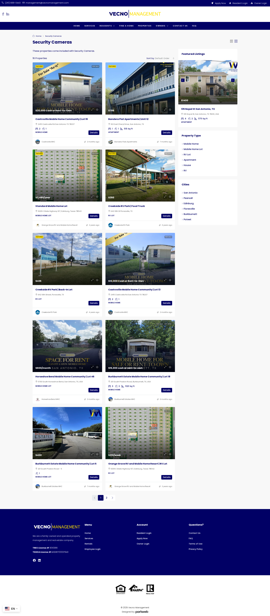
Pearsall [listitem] (188, 198)
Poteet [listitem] (187, 219)
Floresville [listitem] (189, 208)
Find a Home (126, 25)
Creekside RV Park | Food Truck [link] (126, 206)
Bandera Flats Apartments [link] (125, 142)
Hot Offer (168, 324)
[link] (67, 88)
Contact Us (180, 25)
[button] (231, 41)
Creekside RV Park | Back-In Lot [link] (53, 289)
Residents (106, 25)
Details (94, 132)
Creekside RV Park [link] (122, 225)
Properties (144, 25)
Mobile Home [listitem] (191, 143)
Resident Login (240, 3)
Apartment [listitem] (190, 159)
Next (233, 80)
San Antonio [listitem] (191, 192)
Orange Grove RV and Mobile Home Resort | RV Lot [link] (137, 463)
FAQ (194, 25)
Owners (160, 25)
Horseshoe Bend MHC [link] (51, 399)
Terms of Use (195, 543)
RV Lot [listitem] (187, 154)
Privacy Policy (195, 549)
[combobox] (165, 58)
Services (89, 25)
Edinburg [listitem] (189, 203)
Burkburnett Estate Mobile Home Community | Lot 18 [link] (139, 376)
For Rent (168, 66)
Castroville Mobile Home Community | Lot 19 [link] (61, 119)
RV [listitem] (185, 170)
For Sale (95, 66)
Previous (182, 80)
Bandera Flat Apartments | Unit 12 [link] (128, 119)
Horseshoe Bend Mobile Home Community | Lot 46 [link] (64, 376)
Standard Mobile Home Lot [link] (51, 206)
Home (77, 25)
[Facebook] (34, 560)
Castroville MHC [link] (48, 142)
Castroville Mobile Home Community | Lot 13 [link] (134, 289)
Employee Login (93, 549)
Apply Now (220, 3)
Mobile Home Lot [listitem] (193, 149)
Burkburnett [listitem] (190, 214)
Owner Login (260, 3)
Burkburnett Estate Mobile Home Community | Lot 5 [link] (65, 463)
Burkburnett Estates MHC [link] (124, 399)
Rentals (88, 543)
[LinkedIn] (39, 560)
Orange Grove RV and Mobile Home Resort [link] (59, 225)
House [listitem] (187, 165)
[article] (207, 93)
